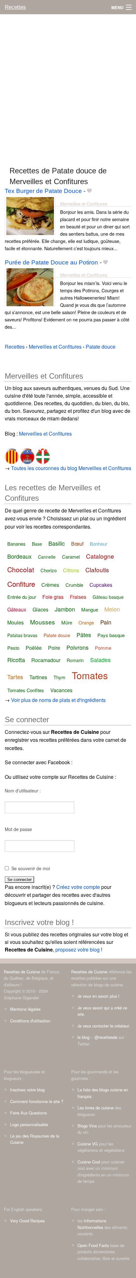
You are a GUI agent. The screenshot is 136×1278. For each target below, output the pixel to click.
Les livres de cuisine (95, 1108)
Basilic (56, 543)
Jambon (65, 609)
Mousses (42, 621)
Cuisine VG (87, 1144)
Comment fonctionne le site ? (36, 1101)
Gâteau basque (108, 597)
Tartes (15, 677)
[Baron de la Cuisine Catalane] (12, 453)
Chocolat (20, 569)
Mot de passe (18, 829)
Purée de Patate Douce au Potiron (51, 262)
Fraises (78, 596)
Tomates (90, 675)
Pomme (103, 647)
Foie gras (53, 596)
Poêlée (34, 647)
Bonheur (98, 543)
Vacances (61, 690)
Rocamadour (45, 660)
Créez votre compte (78, 886)
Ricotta (16, 659)
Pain (105, 622)
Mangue (89, 609)
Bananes (16, 543)
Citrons (71, 570)
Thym (59, 677)
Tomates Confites (25, 690)
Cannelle (47, 557)
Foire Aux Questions (28, 1113)
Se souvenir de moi (30, 868)
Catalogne (100, 556)
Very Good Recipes (27, 1221)
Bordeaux (19, 556)
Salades (100, 659)
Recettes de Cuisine (22, 972)
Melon (112, 609)
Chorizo (48, 570)
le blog (83, 1037)
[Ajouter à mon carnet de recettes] (89, 191)
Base (37, 544)
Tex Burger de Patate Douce (43, 191)
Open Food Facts (93, 1245)
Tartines (38, 677)
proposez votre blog (77, 949)
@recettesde (106, 1037)
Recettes (15, 7)
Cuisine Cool (88, 1162)
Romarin (75, 660)
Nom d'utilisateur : (23, 790)
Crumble (74, 584)
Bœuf (77, 543)
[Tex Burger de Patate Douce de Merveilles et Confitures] (30, 215)
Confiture (21, 584)
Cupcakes (101, 584)
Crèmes (50, 584)
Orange (86, 622)
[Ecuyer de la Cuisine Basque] (42, 453)
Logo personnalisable (29, 1124)
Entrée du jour (21, 596)
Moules (15, 622)
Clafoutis (97, 569)
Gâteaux (16, 609)
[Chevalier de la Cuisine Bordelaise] (26, 453)
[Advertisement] (68, 87)
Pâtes (84, 634)
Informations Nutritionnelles (91, 1224)
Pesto (13, 647)
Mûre (66, 622)
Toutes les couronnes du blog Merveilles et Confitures (71, 468)
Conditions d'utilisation (30, 1021)
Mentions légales (25, 1009)
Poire (54, 647)
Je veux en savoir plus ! (98, 996)
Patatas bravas (22, 635)
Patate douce (57, 635)
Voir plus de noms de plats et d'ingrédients (58, 700)
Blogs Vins (87, 1126)
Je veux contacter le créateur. (103, 1026)
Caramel (71, 556)
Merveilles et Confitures (83, 203)
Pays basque (111, 635)
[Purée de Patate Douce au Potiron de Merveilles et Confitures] (30, 286)
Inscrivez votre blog (27, 1090)
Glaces (40, 609)
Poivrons (77, 647)
